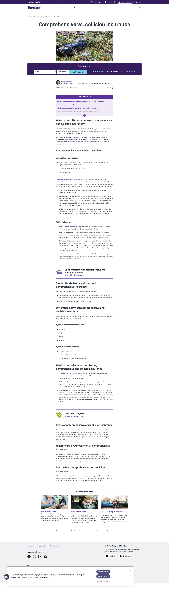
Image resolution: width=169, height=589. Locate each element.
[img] (84, 115)
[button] (52, 8)
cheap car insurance (70, 141)
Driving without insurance (50, 511)
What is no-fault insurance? (80, 511)
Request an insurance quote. (74, 416)
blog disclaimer (106, 530)
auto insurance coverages (78, 137)
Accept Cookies (103, 571)
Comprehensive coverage (64, 179)
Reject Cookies (103, 576)
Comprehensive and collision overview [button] (70, 105)
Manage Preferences (103, 581)
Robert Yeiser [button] (67, 81)
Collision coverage (75, 226)
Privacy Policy (45, 577)
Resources (36, 16)
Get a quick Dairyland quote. (74, 275)
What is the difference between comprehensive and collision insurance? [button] (81, 101)
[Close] (130, 571)
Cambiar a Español (33, 2)
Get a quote (78, 71)
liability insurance (98, 237)
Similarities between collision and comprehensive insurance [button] (77, 108)
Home (29, 16)
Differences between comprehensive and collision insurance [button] (77, 111)
